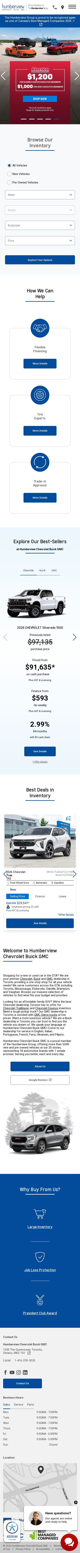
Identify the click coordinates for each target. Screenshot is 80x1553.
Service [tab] (18, 1404)
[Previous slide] (3, 76)
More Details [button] (40, 363)
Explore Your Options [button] (40, 260)
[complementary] (12, 1531)
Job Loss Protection (40, 1270)
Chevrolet (26, 979)
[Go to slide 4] (48, 119)
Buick (37, 979)
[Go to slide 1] (24, 119)
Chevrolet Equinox (46, 1008)
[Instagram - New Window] (19, 1372)
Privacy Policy (23, 1549)
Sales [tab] (6, 1404)
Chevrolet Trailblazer (16, 1008)
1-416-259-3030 (25, 1360)
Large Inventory (40, 1226)
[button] (72, 7)
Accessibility (43, 1549)
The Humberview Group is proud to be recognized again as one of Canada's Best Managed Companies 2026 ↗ (40, 19)
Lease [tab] (62, 896)
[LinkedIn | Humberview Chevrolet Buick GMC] (26, 1372)
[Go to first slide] (77, 76)
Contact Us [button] (22, 1383)
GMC (50, 979)
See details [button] (40, 923)
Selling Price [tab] (17, 896)
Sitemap (58, 1545)
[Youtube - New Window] (13, 1372)
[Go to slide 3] (40, 119)
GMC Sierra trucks (45, 1015)
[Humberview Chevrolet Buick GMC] (26, 7)
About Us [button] (40, 1066)
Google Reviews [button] (38, 1079)
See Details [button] (40, 751)
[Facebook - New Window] (6, 1372)
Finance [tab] (40, 896)
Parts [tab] (30, 1404)
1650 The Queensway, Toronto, (23, 1351)
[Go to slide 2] (32, 119)
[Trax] (40, 867)
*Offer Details (66, 914)
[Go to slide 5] (56, 119)
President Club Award (40, 1313)
